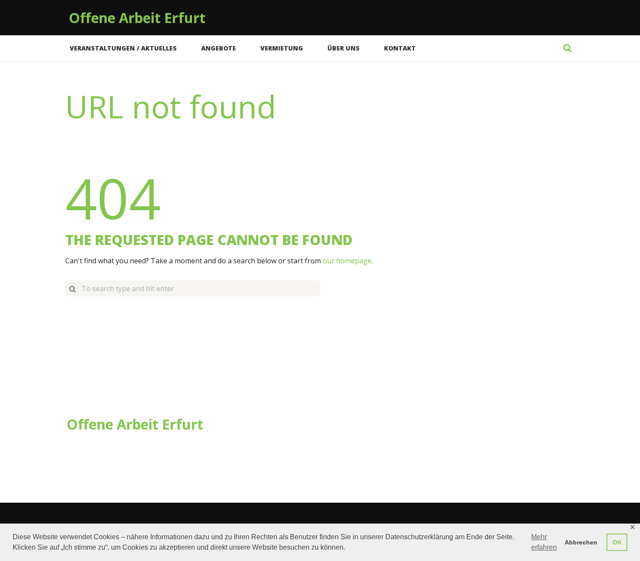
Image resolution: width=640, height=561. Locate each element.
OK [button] (617, 542)
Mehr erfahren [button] (544, 542)
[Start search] (72, 288)
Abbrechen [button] (581, 542)
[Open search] (567, 48)
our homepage (347, 260)
